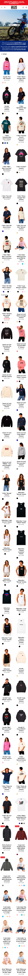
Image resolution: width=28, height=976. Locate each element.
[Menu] (1, 7)
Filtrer (5, 54)
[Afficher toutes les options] (24, 263)
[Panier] (26, 7)
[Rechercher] (4, 7)
